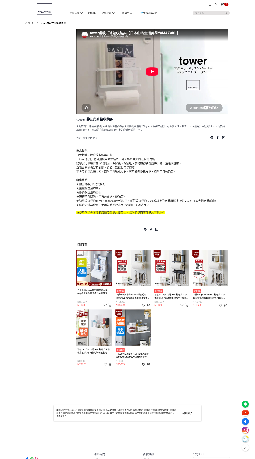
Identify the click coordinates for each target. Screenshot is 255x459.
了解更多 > (61, 416)
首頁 (27, 23)
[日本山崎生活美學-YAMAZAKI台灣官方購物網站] (44, 9)
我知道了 (187, 413)
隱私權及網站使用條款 (87, 413)
